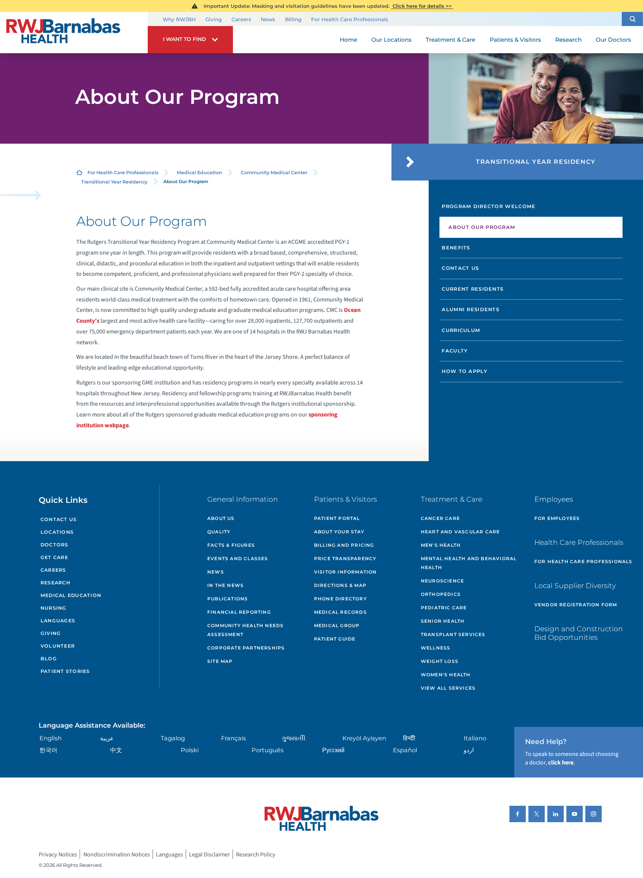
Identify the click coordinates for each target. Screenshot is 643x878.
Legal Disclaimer (209, 854)
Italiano (475, 738)
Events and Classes (237, 558)
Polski (190, 750)
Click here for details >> (422, 6)
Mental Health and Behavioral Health (469, 563)
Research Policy (255, 854)
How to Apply (464, 371)
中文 (116, 750)
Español (405, 750)
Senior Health (443, 621)
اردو (469, 750)
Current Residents (472, 289)
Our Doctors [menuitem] (613, 39)
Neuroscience (442, 581)
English (50, 738)
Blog (49, 658)
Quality (218, 531)
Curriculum (461, 330)
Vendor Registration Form (575, 604)
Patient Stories (65, 671)
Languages (58, 620)
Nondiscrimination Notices (116, 854)
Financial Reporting (239, 612)
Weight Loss (439, 661)
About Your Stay (339, 531)
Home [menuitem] (348, 39)
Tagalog (173, 738)
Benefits (456, 247)
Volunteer (58, 646)
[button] (632, 19)
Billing (293, 19)
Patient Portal (337, 518)
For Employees (557, 518)
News (268, 19)
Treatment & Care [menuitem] (450, 39)
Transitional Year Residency (114, 182)
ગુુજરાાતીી (293, 738)
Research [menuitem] (568, 39)
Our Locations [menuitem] (391, 39)
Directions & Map (340, 585)
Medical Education (199, 172)
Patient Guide (335, 639)
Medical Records (340, 612)
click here (560, 762)
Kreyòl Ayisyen (364, 738)
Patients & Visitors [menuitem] (515, 39)
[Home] (74, 32)
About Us (221, 518)
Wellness (436, 648)
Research (55, 582)
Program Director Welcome (488, 206)
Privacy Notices (58, 854)
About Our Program (481, 227)
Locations (57, 532)
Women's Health (446, 674)
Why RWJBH (179, 19)
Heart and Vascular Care (460, 531)
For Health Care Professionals (349, 19)
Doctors (54, 544)
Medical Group (337, 625)
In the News (225, 585)
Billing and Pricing (344, 545)
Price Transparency (345, 558)
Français (233, 738)
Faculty (455, 351)
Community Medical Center (274, 172)
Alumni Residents (470, 309)
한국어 (48, 750)
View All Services (448, 688)
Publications (227, 598)
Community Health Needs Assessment (245, 630)
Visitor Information (345, 572)
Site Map (220, 661)
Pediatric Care (444, 607)
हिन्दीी (409, 738)
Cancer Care (440, 518)
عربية (107, 738)
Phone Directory (340, 598)
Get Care (54, 557)
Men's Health (441, 545)
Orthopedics (441, 594)
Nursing (54, 608)
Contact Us (460, 268)
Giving (213, 19)
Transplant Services (453, 634)
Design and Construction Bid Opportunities (578, 633)
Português (268, 750)
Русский (333, 750)
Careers (241, 19)
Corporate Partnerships (246, 648)
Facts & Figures (231, 545)
